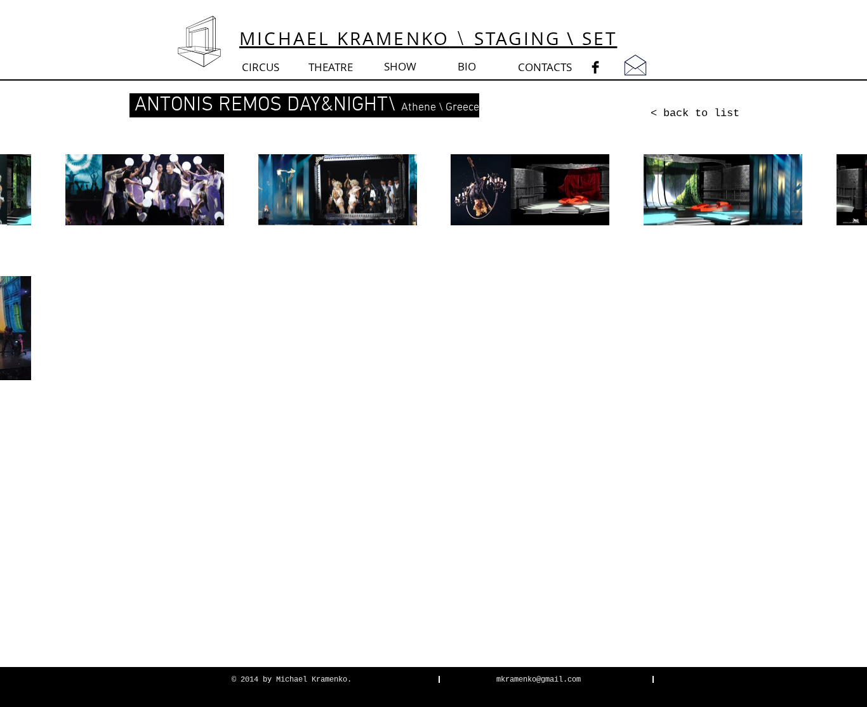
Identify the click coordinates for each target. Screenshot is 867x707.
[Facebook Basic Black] (595, 67)
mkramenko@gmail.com (538, 679)
